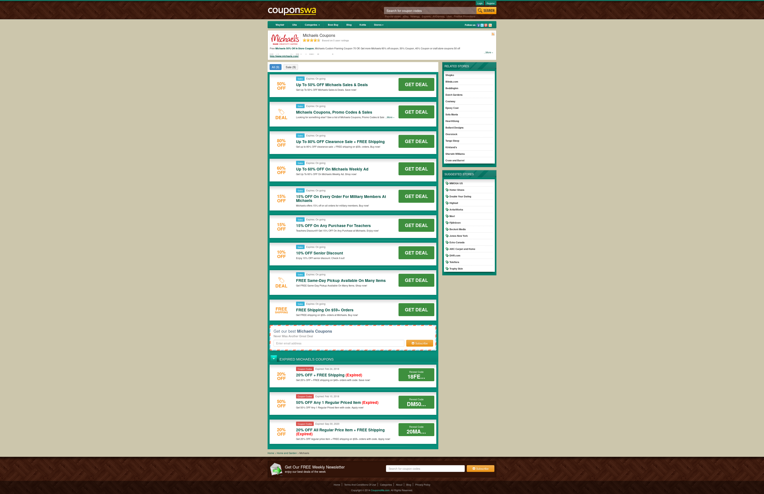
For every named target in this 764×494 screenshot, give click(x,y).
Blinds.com (451, 81)
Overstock (451, 134)
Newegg (415, 16)
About (399, 484)
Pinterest (485, 25)
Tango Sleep (452, 140)
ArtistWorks (456, 209)
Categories (311, 24)
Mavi (452, 216)
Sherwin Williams (455, 154)
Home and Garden (287, 453)
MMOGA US (456, 183)
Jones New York (458, 236)
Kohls (363, 24)
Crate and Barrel (454, 160)
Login (479, 3)
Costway (450, 101)
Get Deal (416, 84)
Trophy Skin (456, 268)
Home (271, 453)
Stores (378, 24)
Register (491, 3)
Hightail (453, 203)
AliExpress (438, 16)
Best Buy (333, 24)
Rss (490, 25)
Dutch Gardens (454, 94)
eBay (405, 16)
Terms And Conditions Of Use (360, 484)
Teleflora (454, 262)
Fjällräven (455, 222)
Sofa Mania (451, 114)
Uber (449, 16)
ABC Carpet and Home (462, 249)
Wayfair (280, 24)
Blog (349, 24)
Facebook (478, 25)
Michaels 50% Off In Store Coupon (294, 48)
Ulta (294, 24)
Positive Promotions (464, 16)
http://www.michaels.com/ (284, 56)
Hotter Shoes (456, 190)
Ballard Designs (454, 127)
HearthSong (452, 121)
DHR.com (454, 255)
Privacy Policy (422, 484)
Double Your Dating (460, 196)
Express (426, 16)
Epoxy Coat (452, 108)
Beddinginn (451, 88)
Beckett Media (457, 229)
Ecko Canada (457, 242)
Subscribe (421, 343)
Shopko (449, 75)
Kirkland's (451, 147)
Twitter (482, 25)
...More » (488, 52)
